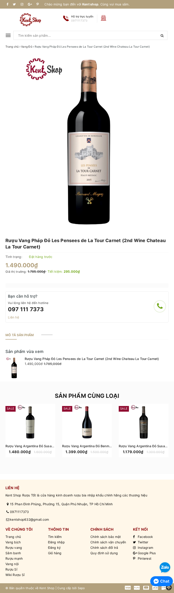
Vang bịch (13, 542)
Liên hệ (13, 317)
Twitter (142, 542)
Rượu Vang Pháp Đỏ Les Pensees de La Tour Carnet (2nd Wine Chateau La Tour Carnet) (92, 359)
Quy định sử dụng (104, 553)
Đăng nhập (56, 542)
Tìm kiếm (55, 537)
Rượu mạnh (14, 558)
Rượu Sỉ (11, 569)
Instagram (145, 547)
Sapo (81, 588)
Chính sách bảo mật (105, 537)
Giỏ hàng (55, 553)
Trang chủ (13, 537)
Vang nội (12, 564)
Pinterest (144, 558)
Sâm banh (13, 553)
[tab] (19, 335)
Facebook (145, 537)
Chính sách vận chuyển (108, 542)
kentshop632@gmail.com (29, 519)
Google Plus (146, 553)
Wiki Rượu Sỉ (14, 575)
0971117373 (19, 512)
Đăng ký (54, 547)
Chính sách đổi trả (104, 547)
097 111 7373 (26, 309)
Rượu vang (13, 547)
